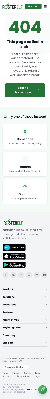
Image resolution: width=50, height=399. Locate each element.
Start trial (33, 6)
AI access (6, 376)
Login (37, 376)
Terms (5, 373)
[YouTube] (29, 275)
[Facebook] (5, 275)
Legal (37, 373)
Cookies (27, 373)
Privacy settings (23, 376)
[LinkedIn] (13, 275)
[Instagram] (21, 275)
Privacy (15, 373)
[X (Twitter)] (37, 275)
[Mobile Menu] (45, 6)
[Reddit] (44, 275)
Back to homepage (23, 90)
